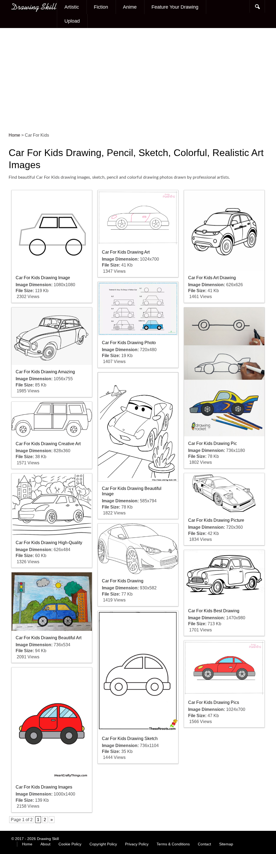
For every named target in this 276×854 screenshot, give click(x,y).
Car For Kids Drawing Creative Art (48, 443)
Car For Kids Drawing (122, 581)
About (45, 844)
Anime (130, 7)
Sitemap (226, 844)
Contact (204, 844)
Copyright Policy (103, 844)
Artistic (71, 7)
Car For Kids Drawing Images (44, 787)
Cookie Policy (69, 844)
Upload (72, 21)
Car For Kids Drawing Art (126, 252)
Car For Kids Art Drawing (212, 277)
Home (27, 844)
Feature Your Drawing (174, 7)
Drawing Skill (48, 838)
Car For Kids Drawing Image (43, 277)
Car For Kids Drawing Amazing (45, 371)
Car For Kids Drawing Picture (216, 520)
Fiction (101, 7)
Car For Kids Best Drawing (213, 610)
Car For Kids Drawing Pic (212, 443)
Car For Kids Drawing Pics (213, 702)
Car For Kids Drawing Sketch (130, 738)
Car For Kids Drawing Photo (129, 342)
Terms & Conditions (173, 844)
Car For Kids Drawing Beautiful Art (48, 637)
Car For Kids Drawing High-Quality (49, 542)
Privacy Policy (137, 844)
